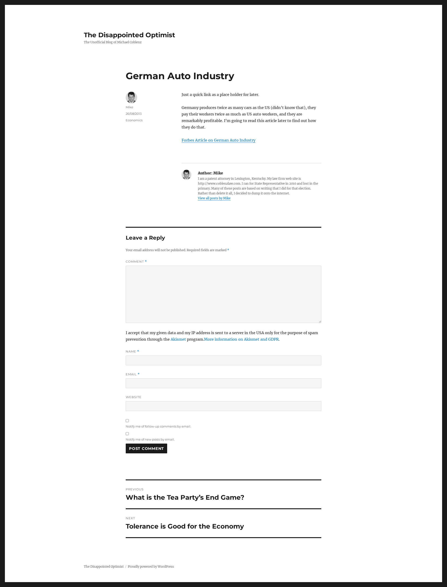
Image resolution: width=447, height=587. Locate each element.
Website (134, 397)
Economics (134, 120)
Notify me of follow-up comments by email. (158, 426)
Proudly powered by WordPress (151, 567)
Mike (129, 107)
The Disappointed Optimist (129, 35)
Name (132, 351)
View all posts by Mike (214, 198)
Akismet (178, 339)
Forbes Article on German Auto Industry (218, 140)
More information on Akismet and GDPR (241, 339)
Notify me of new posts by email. (150, 439)
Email (133, 374)
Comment (136, 262)
